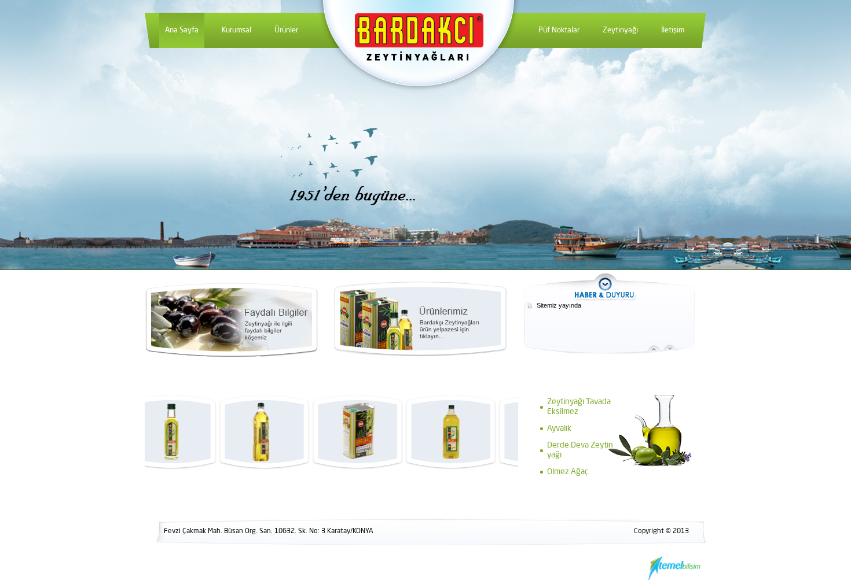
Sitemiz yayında (559, 305)
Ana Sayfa (182, 30)
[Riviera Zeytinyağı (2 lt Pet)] (410, 432)
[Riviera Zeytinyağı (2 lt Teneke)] (503, 432)
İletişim (672, 30)
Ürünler (286, 30)
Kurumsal (236, 30)
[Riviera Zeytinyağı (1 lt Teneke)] (317, 432)
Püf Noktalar (558, 30)
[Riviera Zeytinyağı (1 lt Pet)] (224, 432)
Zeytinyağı (620, 30)
